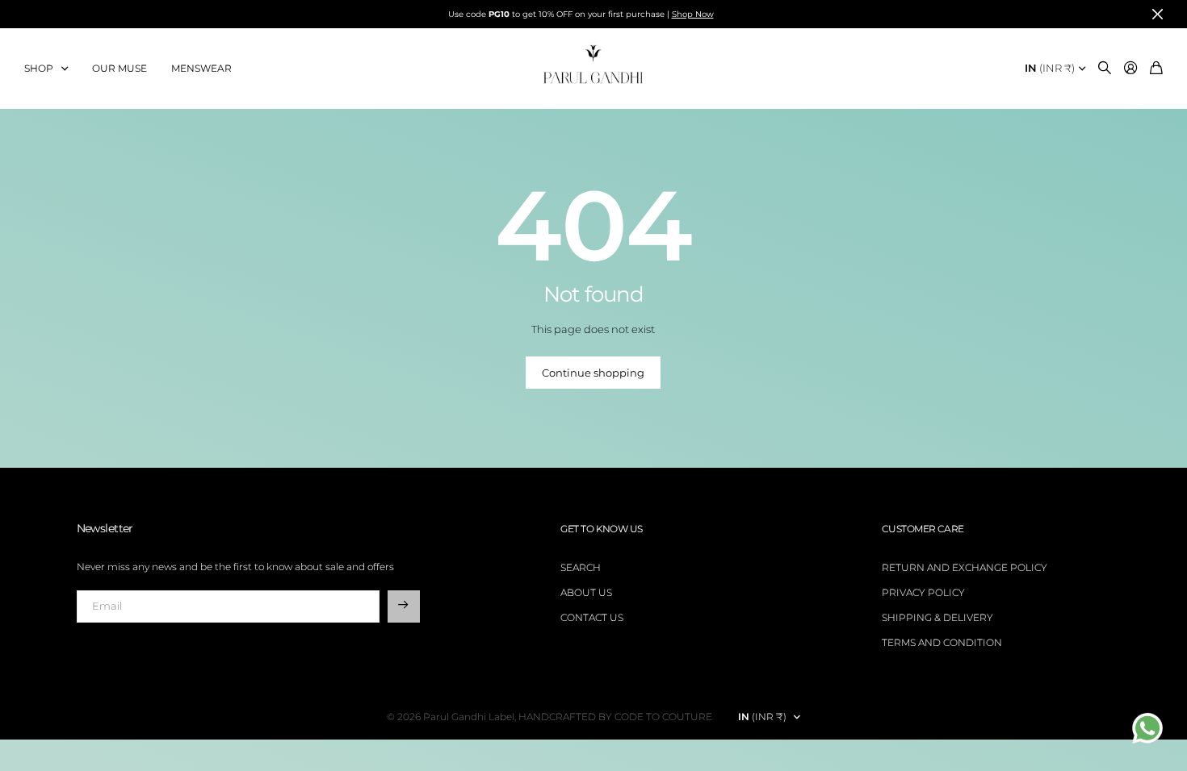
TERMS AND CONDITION (942, 642)
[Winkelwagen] (1156, 68)
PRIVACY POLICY (923, 592)
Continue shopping (593, 372)
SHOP (38, 68)
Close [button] (1157, 14)
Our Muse (119, 68)
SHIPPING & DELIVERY (937, 617)
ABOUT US (586, 592)
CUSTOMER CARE (923, 529)
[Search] (1104, 68)
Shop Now (693, 14)
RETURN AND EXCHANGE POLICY (964, 567)
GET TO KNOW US (601, 529)
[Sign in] (1130, 68)
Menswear (201, 68)
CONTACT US (591, 617)
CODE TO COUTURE (663, 717)
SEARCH (580, 567)
